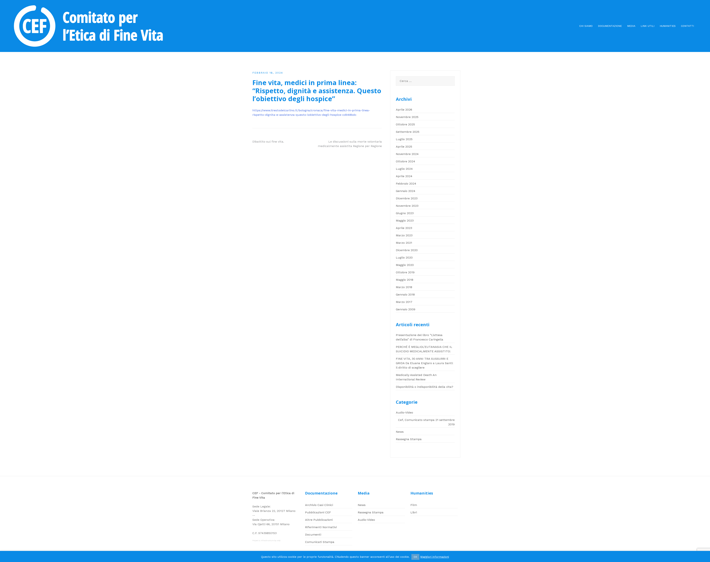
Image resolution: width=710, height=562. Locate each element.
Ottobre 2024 (405, 161)
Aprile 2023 (404, 228)
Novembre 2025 (407, 117)
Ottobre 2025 (405, 124)
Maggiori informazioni (434, 556)
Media (631, 25)
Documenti (313, 534)
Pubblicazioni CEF (318, 512)
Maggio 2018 (404, 279)
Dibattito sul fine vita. (268, 141)
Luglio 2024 (404, 169)
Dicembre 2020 (407, 250)
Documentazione (610, 25)
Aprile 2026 (404, 109)
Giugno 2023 (405, 213)
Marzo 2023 (404, 235)
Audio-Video (404, 412)
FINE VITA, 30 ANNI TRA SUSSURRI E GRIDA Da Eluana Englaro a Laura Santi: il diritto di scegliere (424, 363)
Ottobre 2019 (405, 272)
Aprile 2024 (404, 176)
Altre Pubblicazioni (319, 520)
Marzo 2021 (404, 242)
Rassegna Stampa (409, 439)
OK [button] (415, 557)
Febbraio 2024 (406, 183)
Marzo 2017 (404, 302)
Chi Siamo (586, 25)
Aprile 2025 (404, 146)
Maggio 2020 (405, 265)
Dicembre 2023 (406, 198)
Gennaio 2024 (405, 191)
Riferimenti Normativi (321, 527)
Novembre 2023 (407, 205)
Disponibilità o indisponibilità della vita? (424, 387)
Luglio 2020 (404, 257)
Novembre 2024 (407, 154)
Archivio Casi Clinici (319, 505)
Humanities (668, 25)
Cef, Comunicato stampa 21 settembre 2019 (426, 422)
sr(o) (278, 540)
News (400, 431)
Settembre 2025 (407, 132)
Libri (413, 512)
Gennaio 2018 (405, 294)
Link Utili (647, 25)
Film (413, 505)
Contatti (687, 25)
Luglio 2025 (404, 139)
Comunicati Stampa (319, 542)
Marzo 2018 (404, 287)
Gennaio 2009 (405, 309)
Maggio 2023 (405, 220)
